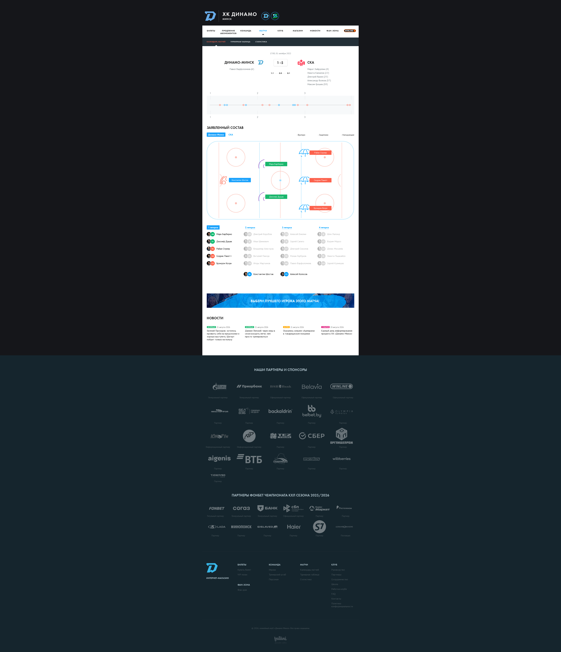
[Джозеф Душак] (260, 196)
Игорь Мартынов (259, 263)
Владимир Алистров (261, 248)
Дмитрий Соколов (296, 248)
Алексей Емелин (295, 234)
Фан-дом (242, 589)
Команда (245, 30)
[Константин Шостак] (223, 180)
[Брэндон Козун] (303, 208)
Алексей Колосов (296, 274)
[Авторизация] (331, 16)
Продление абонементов (228, 32)
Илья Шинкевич (259, 241)
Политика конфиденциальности (342, 605)
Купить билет (244, 569)
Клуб (280, 30)
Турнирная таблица (240, 42)
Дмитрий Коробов (260, 234)
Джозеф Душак (221, 241)
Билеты (211, 30)
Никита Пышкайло (334, 255)
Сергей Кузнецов (333, 263)
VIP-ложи (242, 574)
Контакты (336, 598)
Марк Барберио (221, 234)
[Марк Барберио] (260, 163)
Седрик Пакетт (221, 255)
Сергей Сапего (295, 241)
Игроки (272, 569)
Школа (334, 584)
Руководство (338, 569)
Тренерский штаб (277, 574)
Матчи (263, 30)
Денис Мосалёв (332, 248)
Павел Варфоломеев (298, 263)
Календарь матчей (216, 42)
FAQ (333, 593)
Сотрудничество (339, 579)
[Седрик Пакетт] (303, 180)
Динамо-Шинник (265, 16)
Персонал (274, 579)
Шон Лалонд (331, 234)
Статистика (261, 42)
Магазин (298, 30)
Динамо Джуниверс (275, 16)
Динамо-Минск (216, 134)
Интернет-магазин (217, 578)
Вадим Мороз (331, 241)
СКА (230, 134)
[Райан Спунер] (303, 153)
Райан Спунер (220, 248)
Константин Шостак (260, 274)
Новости (315, 30)
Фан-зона (332, 30)
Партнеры (336, 574)
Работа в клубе (339, 589)
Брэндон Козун (221, 263)
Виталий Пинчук (259, 255)
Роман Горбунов (295, 255)
